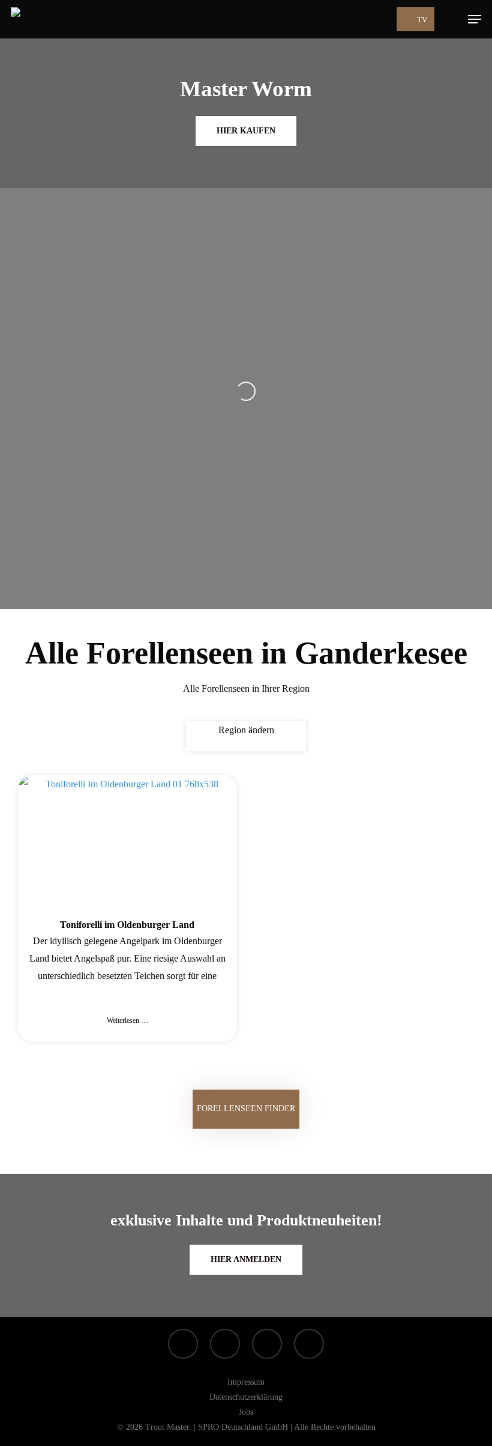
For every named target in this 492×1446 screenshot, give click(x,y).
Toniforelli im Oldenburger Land (127, 925)
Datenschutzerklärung (246, 1397)
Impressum (246, 1382)
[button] (474, 19)
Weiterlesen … (127, 1020)
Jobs (246, 1412)
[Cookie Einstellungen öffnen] (26, 1431)
